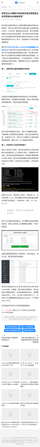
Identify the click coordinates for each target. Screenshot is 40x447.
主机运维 (4, 7)
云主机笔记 (20, 2)
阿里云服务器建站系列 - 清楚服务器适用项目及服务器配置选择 (29, 340)
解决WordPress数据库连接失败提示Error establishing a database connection (10, 424)
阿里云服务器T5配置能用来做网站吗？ (10, 339)
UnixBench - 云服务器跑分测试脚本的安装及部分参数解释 (29, 384)
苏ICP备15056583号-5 (30, 438)
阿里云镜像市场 (29, 330)
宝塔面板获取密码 (12, 327)
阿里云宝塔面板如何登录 (13, 330)
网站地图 (21, 438)
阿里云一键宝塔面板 (27, 327)
